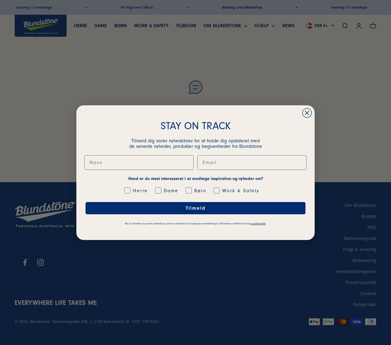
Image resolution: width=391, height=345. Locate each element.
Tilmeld (196, 208)
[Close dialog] (307, 113)
